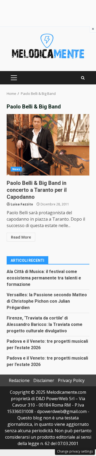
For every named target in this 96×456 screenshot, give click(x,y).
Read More (21, 237)
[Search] (83, 78)
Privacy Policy (71, 380)
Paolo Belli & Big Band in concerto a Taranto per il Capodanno (48, 145)
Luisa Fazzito (22, 204)
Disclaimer (43, 380)
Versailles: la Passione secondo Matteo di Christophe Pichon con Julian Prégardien (47, 301)
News (16, 169)
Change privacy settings (75, 451)
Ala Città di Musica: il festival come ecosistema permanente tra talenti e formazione (44, 278)
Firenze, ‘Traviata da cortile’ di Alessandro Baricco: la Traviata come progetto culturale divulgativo (44, 324)
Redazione (19, 380)
